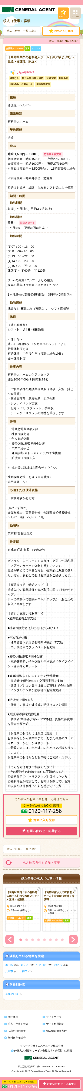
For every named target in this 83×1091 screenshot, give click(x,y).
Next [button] (73, 939)
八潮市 (9, 971)
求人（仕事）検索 (18, 1023)
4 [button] (38, 940)
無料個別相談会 (17, 1037)
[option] (22, 909)
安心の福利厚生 (17, 1030)
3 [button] (32, 940)
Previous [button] (9, 939)
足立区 (25, 965)
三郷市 (23, 971)
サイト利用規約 (55, 1023)
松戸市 (58, 965)
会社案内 (13, 1017)
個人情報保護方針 (56, 1030)
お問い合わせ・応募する (62, 1083)
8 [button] (62, 940)
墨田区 (9, 965)
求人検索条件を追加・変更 (41, 862)
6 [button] (50, 940)
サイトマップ (54, 1017)
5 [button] (44, 940)
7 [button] (56, 940)
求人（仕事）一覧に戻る (22, 30)
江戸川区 (41, 965)
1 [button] (20, 940)
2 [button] (26, 940)
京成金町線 (11, 993)
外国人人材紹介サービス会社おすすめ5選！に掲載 (43, 1050)
